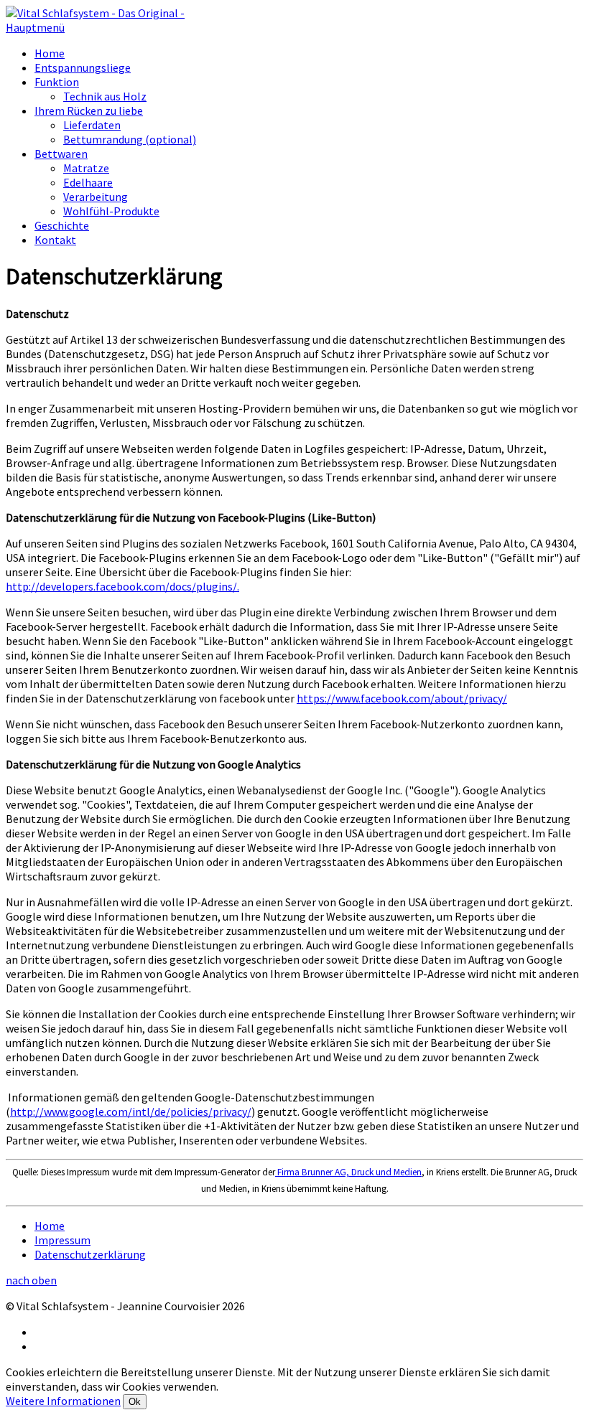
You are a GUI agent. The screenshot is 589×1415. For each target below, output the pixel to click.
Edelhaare (88, 182)
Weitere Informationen (63, 1400)
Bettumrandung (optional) (129, 139)
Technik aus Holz (105, 96)
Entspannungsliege (82, 67)
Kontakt (55, 239)
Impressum (62, 1240)
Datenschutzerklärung (90, 1254)
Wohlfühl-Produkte (111, 211)
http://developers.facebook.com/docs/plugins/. (122, 586)
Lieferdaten (92, 125)
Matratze (86, 168)
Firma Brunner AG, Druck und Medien (348, 1172)
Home (49, 53)
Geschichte (61, 225)
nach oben (31, 1280)
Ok (135, 1401)
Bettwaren (61, 153)
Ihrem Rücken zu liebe (88, 110)
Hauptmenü (35, 27)
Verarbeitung (95, 196)
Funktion (56, 82)
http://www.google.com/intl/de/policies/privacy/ (130, 1111)
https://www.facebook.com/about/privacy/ (402, 698)
